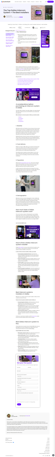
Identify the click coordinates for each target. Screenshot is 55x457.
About (49, 438)
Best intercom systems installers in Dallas (24, 83)
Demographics (21, 121)
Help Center (48, 447)
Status (48, 439)
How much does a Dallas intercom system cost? (25, 80)
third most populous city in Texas (25, 162)
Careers (48, 441)
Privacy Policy (33, 401)
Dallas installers (20, 247)
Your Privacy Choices (9, 442)
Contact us (37, 1)
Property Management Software (44, 453)
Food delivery (21, 118)
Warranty (48, 444)
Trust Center (47, 448)
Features (20, 1)
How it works (17, 1)
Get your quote (50, 1)
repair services (34, 316)
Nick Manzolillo (9, 16)
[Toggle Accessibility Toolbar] (53, 455)
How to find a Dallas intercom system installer (25, 81)
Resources (32, 1)
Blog (40, 1)
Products (28, 1)
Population (20, 119)
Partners (48, 442)
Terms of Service (47, 451)
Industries (24, 1)
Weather (20, 117)
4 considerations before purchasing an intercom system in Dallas (28, 78)
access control (21, 69)
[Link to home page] (3, 7)
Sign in (46, 1)
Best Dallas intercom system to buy (23, 84)
